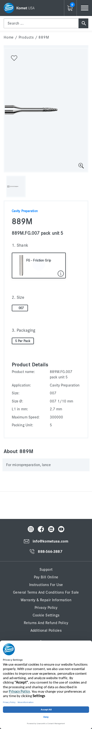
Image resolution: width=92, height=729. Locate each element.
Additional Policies (46, 630)
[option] (46, 110)
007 (21, 308)
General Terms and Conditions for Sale (46, 592)
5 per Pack (23, 341)
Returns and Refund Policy (46, 623)
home (9, 37)
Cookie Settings (46, 615)
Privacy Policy (46, 608)
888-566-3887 (50, 552)
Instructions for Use (46, 585)
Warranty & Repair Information (46, 600)
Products (26, 37)
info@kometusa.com (50, 541)
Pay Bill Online (46, 577)
